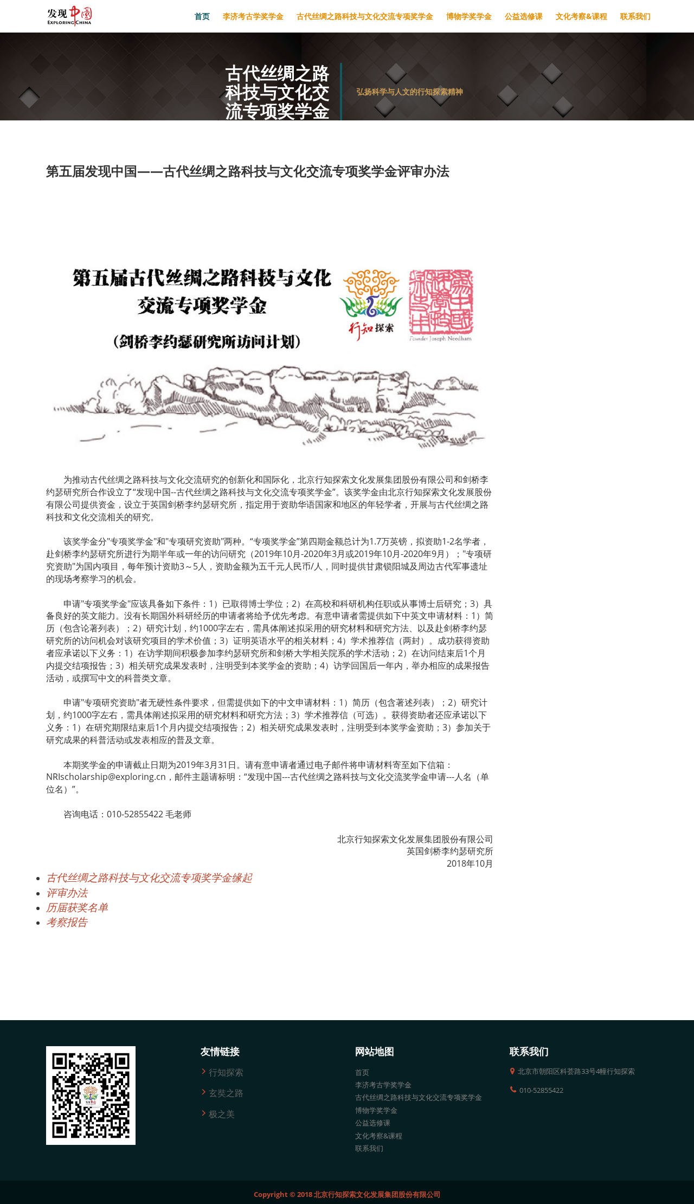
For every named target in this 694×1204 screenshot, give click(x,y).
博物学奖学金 (376, 1110)
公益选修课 (372, 1123)
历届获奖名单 (77, 907)
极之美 (222, 1114)
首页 (202, 16)
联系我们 (369, 1148)
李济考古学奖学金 (383, 1085)
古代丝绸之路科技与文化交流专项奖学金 (418, 1097)
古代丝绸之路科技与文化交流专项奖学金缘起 (149, 877)
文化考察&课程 (378, 1136)
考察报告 (66, 921)
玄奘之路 (226, 1093)
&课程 (581, 16)
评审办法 (66, 892)
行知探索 (226, 1072)
